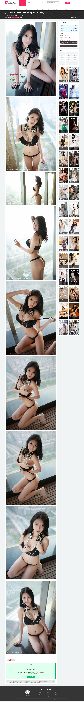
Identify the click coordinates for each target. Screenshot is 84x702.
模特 (29, 2)
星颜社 (51, 7)
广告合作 (56, 690)
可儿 (69, 59)
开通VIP (67, 2)
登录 (62, 2)
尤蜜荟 (24, 7)
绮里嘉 (62, 59)
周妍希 (69, 57)
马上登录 (31, 676)
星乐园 (32, 9)
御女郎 (38, 9)
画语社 (62, 55)
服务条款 (40, 694)
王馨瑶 (75, 59)
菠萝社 (46, 7)
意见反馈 (56, 692)
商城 (36, 2)
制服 (75, 64)
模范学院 (55, 9)
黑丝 (69, 61)
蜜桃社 (41, 7)
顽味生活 (67, 9)
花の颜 (27, 9)
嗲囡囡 (21, 9)
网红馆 (61, 9)
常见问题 (48, 696)
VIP (42, 2)
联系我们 (56, 694)
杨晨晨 (62, 57)
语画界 (62, 7)
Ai (12, 9)
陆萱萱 (75, 61)
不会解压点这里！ (69, 40)
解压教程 (48, 694)
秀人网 (13, 7)
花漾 (17, 9)
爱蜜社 (19, 7)
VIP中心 (48, 690)
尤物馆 (57, 7)
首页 (22, 2)
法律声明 (40, 692)
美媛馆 (35, 7)
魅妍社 (30, 7)
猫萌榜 (49, 9)
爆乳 (69, 55)
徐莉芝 (62, 61)
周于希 (75, 55)
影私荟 (43, 9)
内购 (68, 7)
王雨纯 (75, 57)
